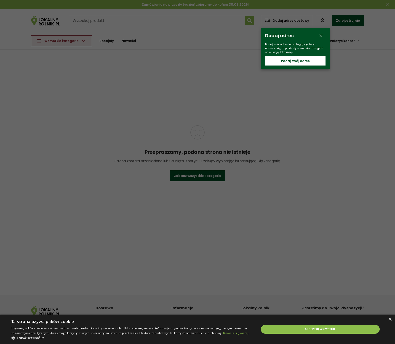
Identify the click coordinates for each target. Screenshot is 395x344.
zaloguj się (300, 44)
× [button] (390, 319)
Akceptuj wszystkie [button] (320, 329)
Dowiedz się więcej (235, 333)
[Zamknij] (321, 35)
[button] (131, 338)
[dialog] (197, 329)
